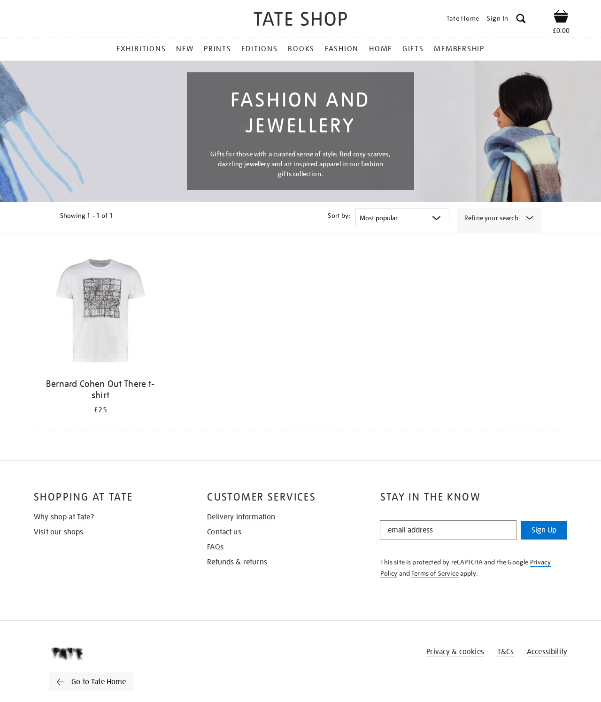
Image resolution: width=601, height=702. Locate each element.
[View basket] (561, 18)
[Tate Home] (108, 653)
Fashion (342, 49)
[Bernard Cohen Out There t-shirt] (100, 312)
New (184, 49)
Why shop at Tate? (64, 517)
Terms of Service (435, 573)
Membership (459, 49)
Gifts (413, 49)
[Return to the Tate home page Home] (300, 20)
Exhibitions (141, 49)
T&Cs (505, 651)
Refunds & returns (237, 562)
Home (380, 49)
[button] (521, 20)
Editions (259, 49)
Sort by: (339, 215)
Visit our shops (58, 532)
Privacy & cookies (455, 651)
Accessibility (547, 651)
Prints (217, 49)
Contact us (224, 532)
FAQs (215, 547)
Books (301, 49)
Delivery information (241, 517)
